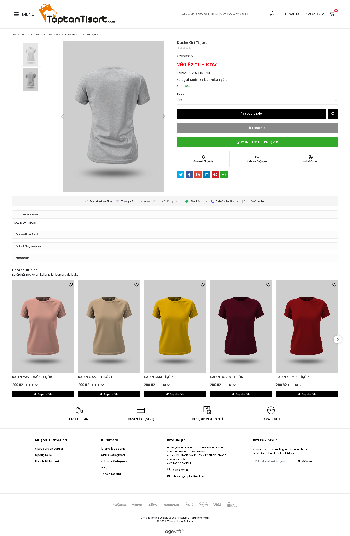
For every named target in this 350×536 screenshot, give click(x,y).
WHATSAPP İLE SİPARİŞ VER (259, 142)
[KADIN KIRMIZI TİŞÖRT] (307, 326)
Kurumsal (109, 440)
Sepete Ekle (253, 114)
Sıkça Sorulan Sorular (49, 449)
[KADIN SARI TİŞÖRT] (175, 326)
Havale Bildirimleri (47, 461)
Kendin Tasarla (111, 474)
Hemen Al (259, 128)
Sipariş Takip (43, 455)
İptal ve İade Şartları (114, 449)
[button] (332, 14)
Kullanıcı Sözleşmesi (114, 461)
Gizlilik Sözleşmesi (113, 455)
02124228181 (180, 470)
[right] (337, 339)
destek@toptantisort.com (190, 476)
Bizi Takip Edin (265, 440)
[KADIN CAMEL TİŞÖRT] (109, 326)
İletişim (105, 467)
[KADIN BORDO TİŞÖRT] (241, 326)
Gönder (307, 461)
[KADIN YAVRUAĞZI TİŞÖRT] (43, 326)
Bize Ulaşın (176, 440)
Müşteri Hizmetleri (51, 440)
